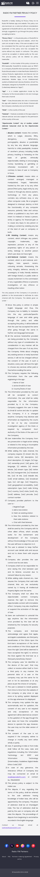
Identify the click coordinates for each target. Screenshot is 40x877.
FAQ (9, 856)
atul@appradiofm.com (17, 777)
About (4, 856)
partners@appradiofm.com (11, 828)
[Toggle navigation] (37, 3)
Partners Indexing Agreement (22, 856)
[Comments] (27, 3)
